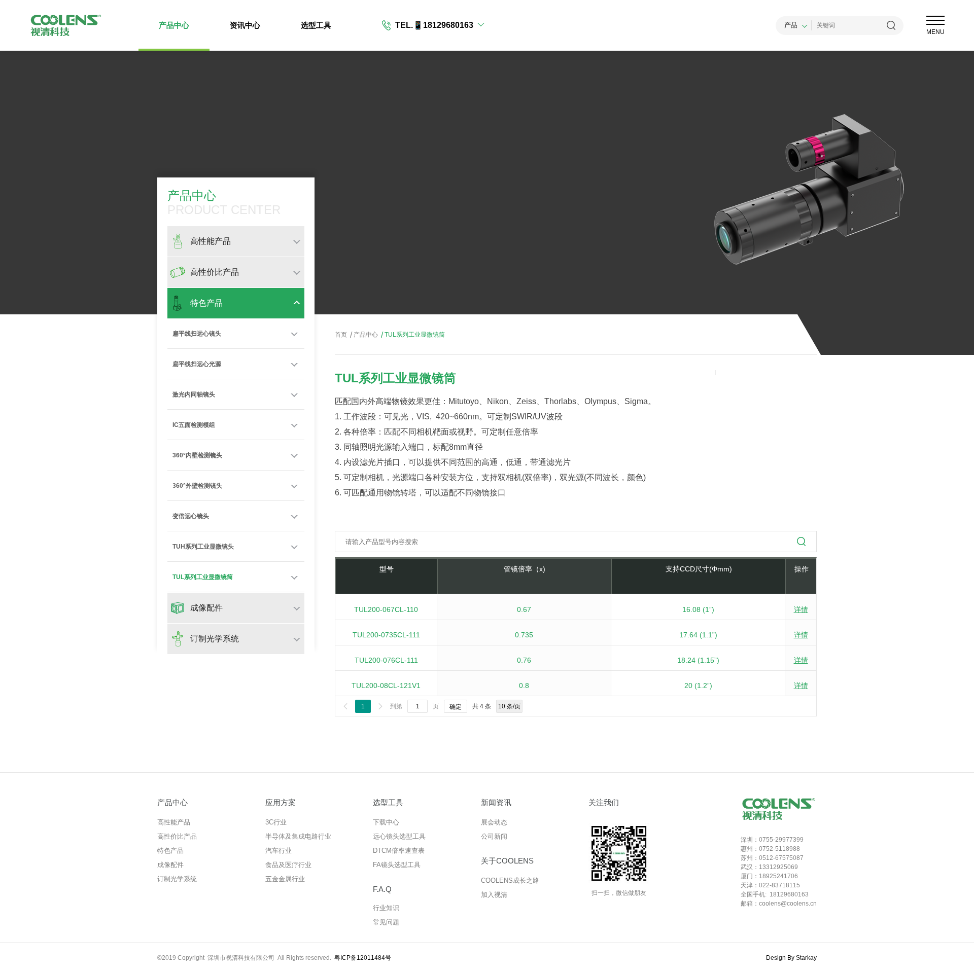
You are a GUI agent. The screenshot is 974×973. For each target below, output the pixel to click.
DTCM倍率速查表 (399, 850)
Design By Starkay (791, 957)
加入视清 (494, 894)
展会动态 (494, 822)
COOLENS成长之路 (510, 880)
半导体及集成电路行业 (298, 836)
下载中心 (386, 822)
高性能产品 (173, 822)
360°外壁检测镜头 (197, 485)
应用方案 (280, 802)
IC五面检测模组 (193, 424)
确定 (455, 706)
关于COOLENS (507, 860)
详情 (801, 609)
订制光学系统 (177, 879)
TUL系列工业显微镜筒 (202, 577)
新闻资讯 (496, 802)
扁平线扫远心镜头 (196, 333)
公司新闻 (494, 836)
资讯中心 (245, 25)
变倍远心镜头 (190, 516)
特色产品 (170, 850)
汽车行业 (278, 850)
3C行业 (276, 822)
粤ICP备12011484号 (362, 957)
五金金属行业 (285, 879)
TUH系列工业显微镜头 (203, 546)
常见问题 (386, 922)
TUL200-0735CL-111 (386, 635)
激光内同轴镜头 (193, 394)
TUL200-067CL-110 (386, 609)
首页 (341, 334)
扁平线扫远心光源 (196, 364)
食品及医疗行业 (288, 865)
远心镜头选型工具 (399, 836)
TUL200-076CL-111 (386, 660)
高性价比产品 (177, 836)
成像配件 (170, 865)
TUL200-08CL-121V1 (386, 685)
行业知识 (386, 908)
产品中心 (174, 25)
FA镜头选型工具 (397, 865)
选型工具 (316, 25)
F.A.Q (382, 889)
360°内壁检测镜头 (197, 455)
